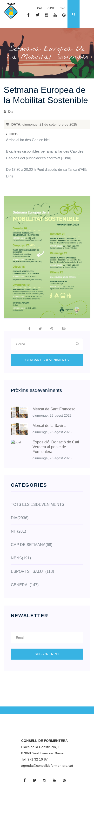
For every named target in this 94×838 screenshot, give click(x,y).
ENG (63, 8)
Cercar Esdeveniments (47, 360)
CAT (39, 8)
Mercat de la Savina (50, 426)
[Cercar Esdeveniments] (77, 344)
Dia (10, 111)
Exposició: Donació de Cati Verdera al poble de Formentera (56, 447)
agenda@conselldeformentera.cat (47, 765)
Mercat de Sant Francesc (54, 409)
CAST (50, 8)
